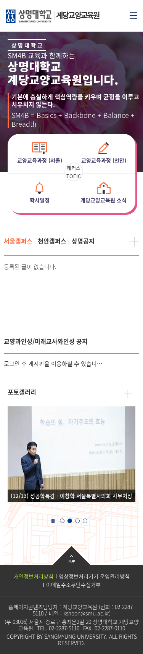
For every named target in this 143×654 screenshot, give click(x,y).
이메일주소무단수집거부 (73, 584)
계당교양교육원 (77, 15)
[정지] (53, 520)
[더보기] (134, 241)
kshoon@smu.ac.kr (86, 613)
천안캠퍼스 (52, 240)
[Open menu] (133, 15)
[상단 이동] (71, 561)
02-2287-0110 (110, 628)
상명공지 (83, 240)
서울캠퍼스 (18, 240)
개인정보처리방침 (33, 576)
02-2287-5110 (64, 628)
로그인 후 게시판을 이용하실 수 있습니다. (53, 363)
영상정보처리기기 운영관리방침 (94, 576)
